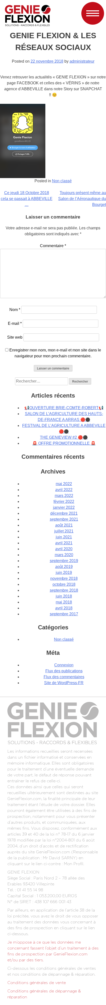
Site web (14, 337)
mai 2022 (64, 484)
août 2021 (64, 525)
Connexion (63, 665)
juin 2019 (64, 572)
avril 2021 (63, 543)
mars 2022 (64, 495)
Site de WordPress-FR (64, 683)
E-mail (15, 323)
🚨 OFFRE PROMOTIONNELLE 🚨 (64, 443)
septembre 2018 (64, 590)
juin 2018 (64, 596)
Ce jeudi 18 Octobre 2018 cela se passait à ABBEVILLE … (27, 199)
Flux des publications (64, 671)
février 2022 (63, 501)
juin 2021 (64, 537)
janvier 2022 (64, 507)
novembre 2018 (64, 578)
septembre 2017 (64, 614)
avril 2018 (63, 608)
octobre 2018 (64, 584)
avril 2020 (63, 549)
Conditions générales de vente (36, 983)
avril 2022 (63, 490)
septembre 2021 (64, 519)
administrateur (82, 61)
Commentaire (53, 246)
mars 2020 (64, 555)
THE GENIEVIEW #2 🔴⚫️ (64, 437)
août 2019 (64, 567)
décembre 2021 (64, 513)
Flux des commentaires (64, 677)
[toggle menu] (92, 12)
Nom (14, 310)
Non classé (62, 181)
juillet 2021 (63, 531)
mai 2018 (64, 602)
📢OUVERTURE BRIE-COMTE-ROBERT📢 (64, 408)
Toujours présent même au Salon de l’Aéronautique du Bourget (82, 199)
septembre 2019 (64, 561)
